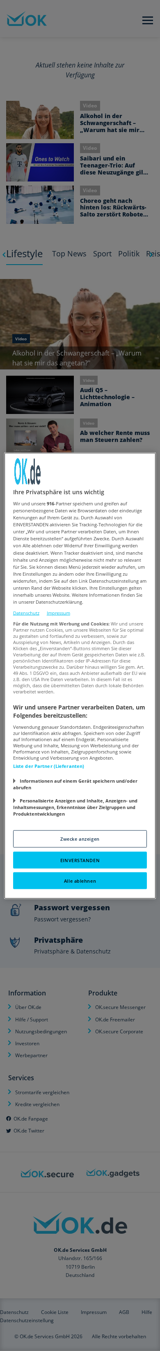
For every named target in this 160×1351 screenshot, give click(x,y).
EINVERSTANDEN (80, 860)
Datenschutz (26, 613)
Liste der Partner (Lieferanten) (49, 766)
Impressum (58, 613)
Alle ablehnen (80, 880)
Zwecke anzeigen (80, 838)
